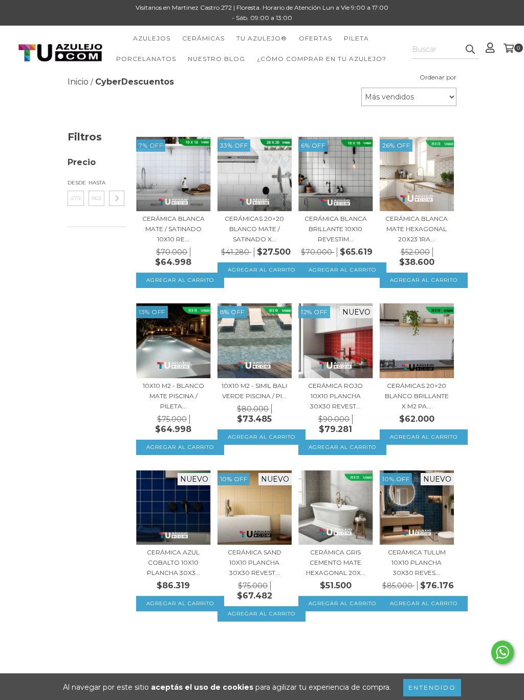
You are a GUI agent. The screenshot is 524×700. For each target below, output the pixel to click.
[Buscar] (470, 49)
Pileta (356, 38)
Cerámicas (203, 38)
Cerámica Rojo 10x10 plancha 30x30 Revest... (335, 396)
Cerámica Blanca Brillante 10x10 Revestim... (335, 229)
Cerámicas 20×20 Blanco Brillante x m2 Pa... (417, 396)
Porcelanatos (146, 59)
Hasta (97, 182)
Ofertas (315, 38)
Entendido (432, 687)
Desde (76, 182)
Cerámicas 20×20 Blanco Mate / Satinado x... (254, 229)
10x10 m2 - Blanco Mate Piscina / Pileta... (173, 396)
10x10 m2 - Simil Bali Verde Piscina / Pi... (254, 391)
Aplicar (116, 198)
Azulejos (151, 38)
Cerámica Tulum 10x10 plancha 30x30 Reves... (417, 562)
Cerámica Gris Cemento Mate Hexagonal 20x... (335, 562)
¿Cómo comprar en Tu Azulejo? (321, 59)
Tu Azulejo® (261, 38)
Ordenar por (438, 77)
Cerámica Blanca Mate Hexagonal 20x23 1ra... (416, 229)
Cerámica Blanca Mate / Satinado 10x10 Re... (173, 229)
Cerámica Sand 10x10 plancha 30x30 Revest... (254, 562)
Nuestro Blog (216, 59)
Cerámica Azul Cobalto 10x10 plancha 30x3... (173, 562)
